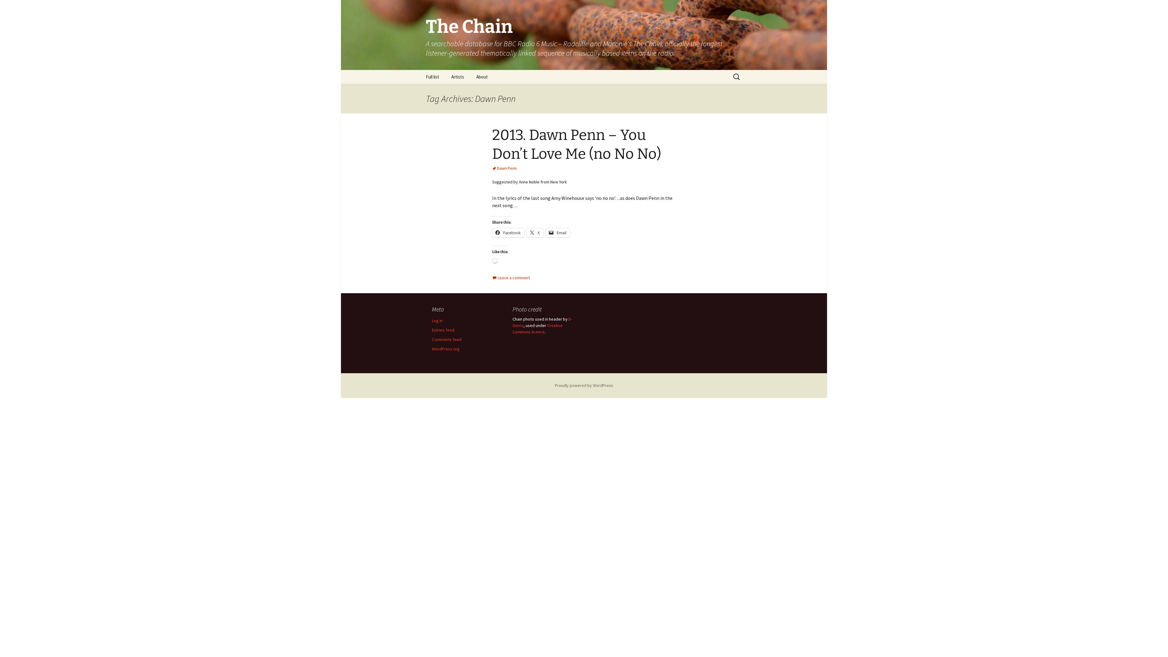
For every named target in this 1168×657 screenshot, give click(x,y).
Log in (437, 320)
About (482, 77)
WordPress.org (446, 349)
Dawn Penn (507, 168)
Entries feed (443, 330)
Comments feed (446, 339)
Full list (432, 77)
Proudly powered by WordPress (584, 385)
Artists (457, 77)
